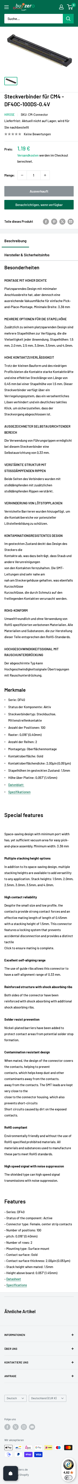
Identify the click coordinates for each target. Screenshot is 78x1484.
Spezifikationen (19, 792)
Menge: (9, 175)
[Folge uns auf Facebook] (7, 1427)
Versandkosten (28, 155)
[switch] (68, 1477)
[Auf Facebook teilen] (46, 221)
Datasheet (13, 1279)
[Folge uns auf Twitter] (16, 1427)
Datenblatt (16, 785)
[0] (70, 7)
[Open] (10, 1473)
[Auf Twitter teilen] (62, 221)
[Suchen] (68, 18)
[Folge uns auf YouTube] (32, 1427)
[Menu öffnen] (6, 7)
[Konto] (61, 7)
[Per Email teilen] (71, 221)
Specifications (16, 1285)
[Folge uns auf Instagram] (24, 1427)
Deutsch (12, 1398)
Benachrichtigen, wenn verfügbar (39, 205)
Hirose (9, 114)
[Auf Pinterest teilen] (54, 221)
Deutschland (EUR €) (44, 1398)
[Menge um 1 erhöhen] (45, 175)
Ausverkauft (39, 191)
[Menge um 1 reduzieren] (22, 175)
